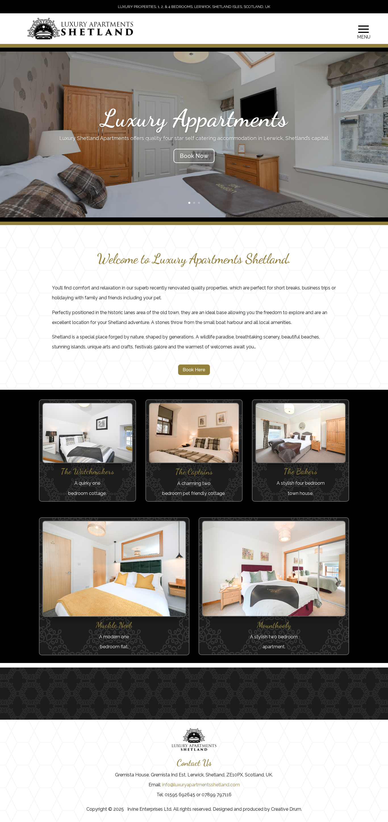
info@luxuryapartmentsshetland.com (201, 784)
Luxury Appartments (194, 118)
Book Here (194, 369)
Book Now (194, 155)
